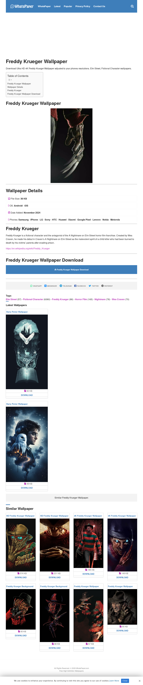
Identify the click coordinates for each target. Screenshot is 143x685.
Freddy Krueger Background (19, 586)
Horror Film (81, 299)
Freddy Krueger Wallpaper (19, 83)
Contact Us (99, 6)
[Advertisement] (71, 35)
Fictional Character (33, 299)
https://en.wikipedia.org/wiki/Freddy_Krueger (28, 248)
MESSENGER (52, 286)
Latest (57, 6)
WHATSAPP (37, 286)
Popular (68, 6)
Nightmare (100, 299)
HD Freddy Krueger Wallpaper (20, 515)
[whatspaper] (21, 6)
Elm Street (11, 299)
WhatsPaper (44, 6)
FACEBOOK (81, 286)
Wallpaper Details (15, 86)
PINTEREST (108, 286)
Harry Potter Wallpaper (17, 311)
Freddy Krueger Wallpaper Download (23, 93)
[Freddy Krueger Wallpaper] (71, 145)
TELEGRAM (67, 286)
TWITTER (95, 286)
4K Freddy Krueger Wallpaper (88, 515)
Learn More (114, 681)
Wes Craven (118, 299)
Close (124, 681)
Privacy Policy (82, 6)
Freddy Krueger (14, 90)
